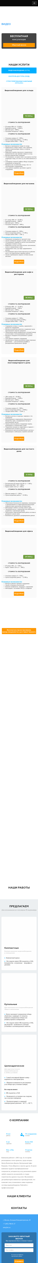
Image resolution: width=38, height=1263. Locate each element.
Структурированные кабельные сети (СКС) (19, 82)
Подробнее (19, 173)
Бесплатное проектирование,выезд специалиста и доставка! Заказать (19, 631)
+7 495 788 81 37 (13, 28)
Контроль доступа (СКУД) (19, 76)
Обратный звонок (19, 45)
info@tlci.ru (6, 1227)
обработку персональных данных (17, 1255)
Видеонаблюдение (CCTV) (19, 70)
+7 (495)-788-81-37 (9, 1224)
